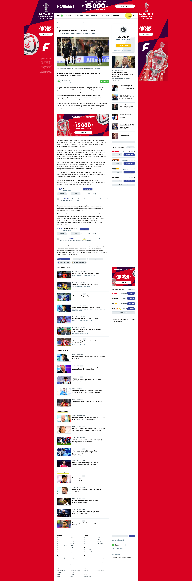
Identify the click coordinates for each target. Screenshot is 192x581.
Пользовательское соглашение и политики (121, 557)
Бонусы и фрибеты (62, 570)
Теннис (87, 15)
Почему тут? (117, 154)
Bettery (59, 576)
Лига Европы (73, 542)
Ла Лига (72, 548)
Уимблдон (100, 560)
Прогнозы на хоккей (62, 560)
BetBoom (59, 574)
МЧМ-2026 (100, 544)
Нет (76, 193)
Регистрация (129, 154)
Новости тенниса (88, 558)
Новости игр (87, 576)
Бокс (99, 552)
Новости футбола (61, 537)
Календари (60, 542)
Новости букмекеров (75, 570)
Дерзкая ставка (74, 564)
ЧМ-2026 (72, 544)
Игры (85, 574)
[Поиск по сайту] (135, 15)
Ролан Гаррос (101, 562)
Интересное (60, 550)
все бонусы (131, 289)
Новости (86, 570)
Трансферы (60, 544)
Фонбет (59, 572)
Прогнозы (68, 15)
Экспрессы (94, 15)
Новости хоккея (88, 537)
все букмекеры (130, 147)
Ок (132, 536)
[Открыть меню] (58, 15)
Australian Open (101, 558)
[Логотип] (62, 15)
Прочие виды (88, 568)
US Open (86, 564)
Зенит (72, 576)
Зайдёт (62, 193)
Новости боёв (88, 550)
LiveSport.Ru (61, 22)
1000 (65, 199)
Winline (72, 572)
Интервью (60, 552)
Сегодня (102, 15)
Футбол (76, 15)
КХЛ (99, 537)
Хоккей (82, 15)
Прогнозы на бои (61, 562)
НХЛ (99, 539)
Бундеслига (73, 552)
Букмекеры (116, 15)
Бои (85, 548)
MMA (99, 550)
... (131, 17)
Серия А (72, 550)
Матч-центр (60, 539)
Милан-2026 (101, 570)
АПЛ (71, 546)
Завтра (108, 15)
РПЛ (71, 537)
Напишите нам (130, 545)
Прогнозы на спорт (70, 22)
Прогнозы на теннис (62, 564)
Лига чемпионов (74, 539)
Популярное (60, 548)
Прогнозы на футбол (82, 22)
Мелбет (72, 574)
